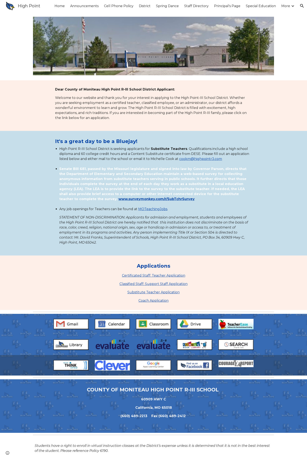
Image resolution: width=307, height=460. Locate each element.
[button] (302, 6)
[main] (153, 105)
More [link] (285, 6)
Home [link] (60, 6)
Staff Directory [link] (196, 6)
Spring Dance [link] (167, 6)
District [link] (145, 6)
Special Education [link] (261, 6)
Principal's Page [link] (227, 6)
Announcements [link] (84, 6)
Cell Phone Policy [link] (118, 6)
